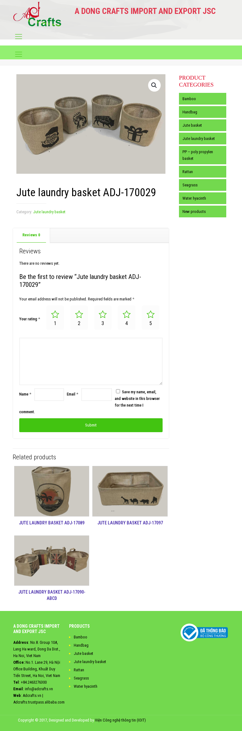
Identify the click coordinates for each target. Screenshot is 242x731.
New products (194, 211)
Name (25, 394)
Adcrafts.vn (32, 695)
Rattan (187, 171)
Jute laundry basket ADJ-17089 (51, 522)
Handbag (189, 112)
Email (72, 394)
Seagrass (190, 185)
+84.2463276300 (34, 682)
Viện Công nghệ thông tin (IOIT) (120, 720)
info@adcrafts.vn (39, 688)
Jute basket (192, 125)
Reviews (31, 235)
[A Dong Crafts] (37, 14)
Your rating (29, 319)
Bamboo (189, 98)
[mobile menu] (18, 36)
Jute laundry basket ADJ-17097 (130, 522)
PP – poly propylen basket (197, 155)
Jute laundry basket (49, 211)
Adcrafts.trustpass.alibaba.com (39, 702)
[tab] (31, 235)
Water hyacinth (194, 198)
